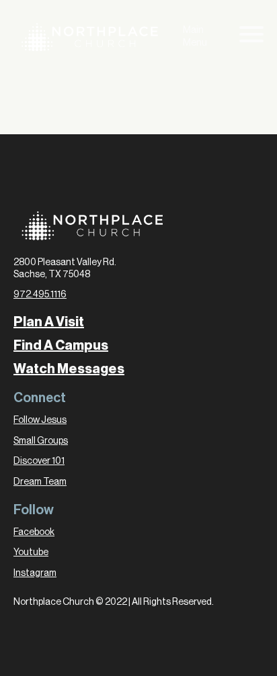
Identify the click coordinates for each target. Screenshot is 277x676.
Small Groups (40, 441)
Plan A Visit (48, 322)
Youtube (30, 552)
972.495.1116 (40, 294)
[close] (251, 37)
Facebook (33, 532)
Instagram (34, 573)
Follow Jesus (40, 420)
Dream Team (40, 482)
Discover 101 (39, 461)
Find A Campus (60, 345)
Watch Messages (68, 369)
